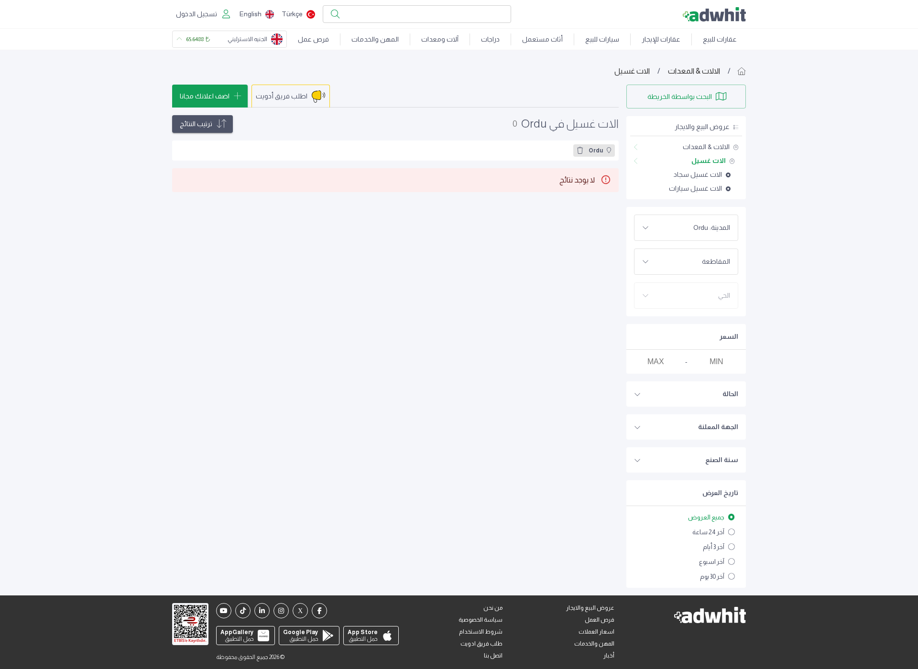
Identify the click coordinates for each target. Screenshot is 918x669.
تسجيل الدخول (196, 14)
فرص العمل (599, 619)
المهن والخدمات (375, 39)
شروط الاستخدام (481, 631)
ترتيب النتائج (196, 124)
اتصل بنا (493, 655)
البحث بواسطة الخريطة (679, 96)
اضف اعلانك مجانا (205, 96)
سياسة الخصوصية (481, 619)
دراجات (490, 39)
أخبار (608, 655)
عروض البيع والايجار (590, 607)
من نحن (493, 607)
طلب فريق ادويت (481, 643)
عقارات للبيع (720, 39)
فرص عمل (313, 39)
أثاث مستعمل (542, 39)
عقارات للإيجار (661, 39)
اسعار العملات (596, 631)
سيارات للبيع (602, 39)
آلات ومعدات (440, 39)
